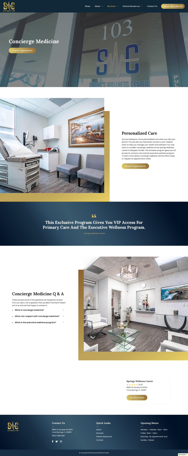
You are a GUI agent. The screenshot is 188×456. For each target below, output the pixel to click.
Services (111, 6)
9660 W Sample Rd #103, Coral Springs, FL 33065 (62, 430)
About (97, 6)
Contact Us (152, 6)
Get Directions (137, 397)
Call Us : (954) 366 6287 (173, 6)
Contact (99, 440)
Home (87, 6)
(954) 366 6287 (58, 435)
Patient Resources (131, 6)
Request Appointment (22, 50)
